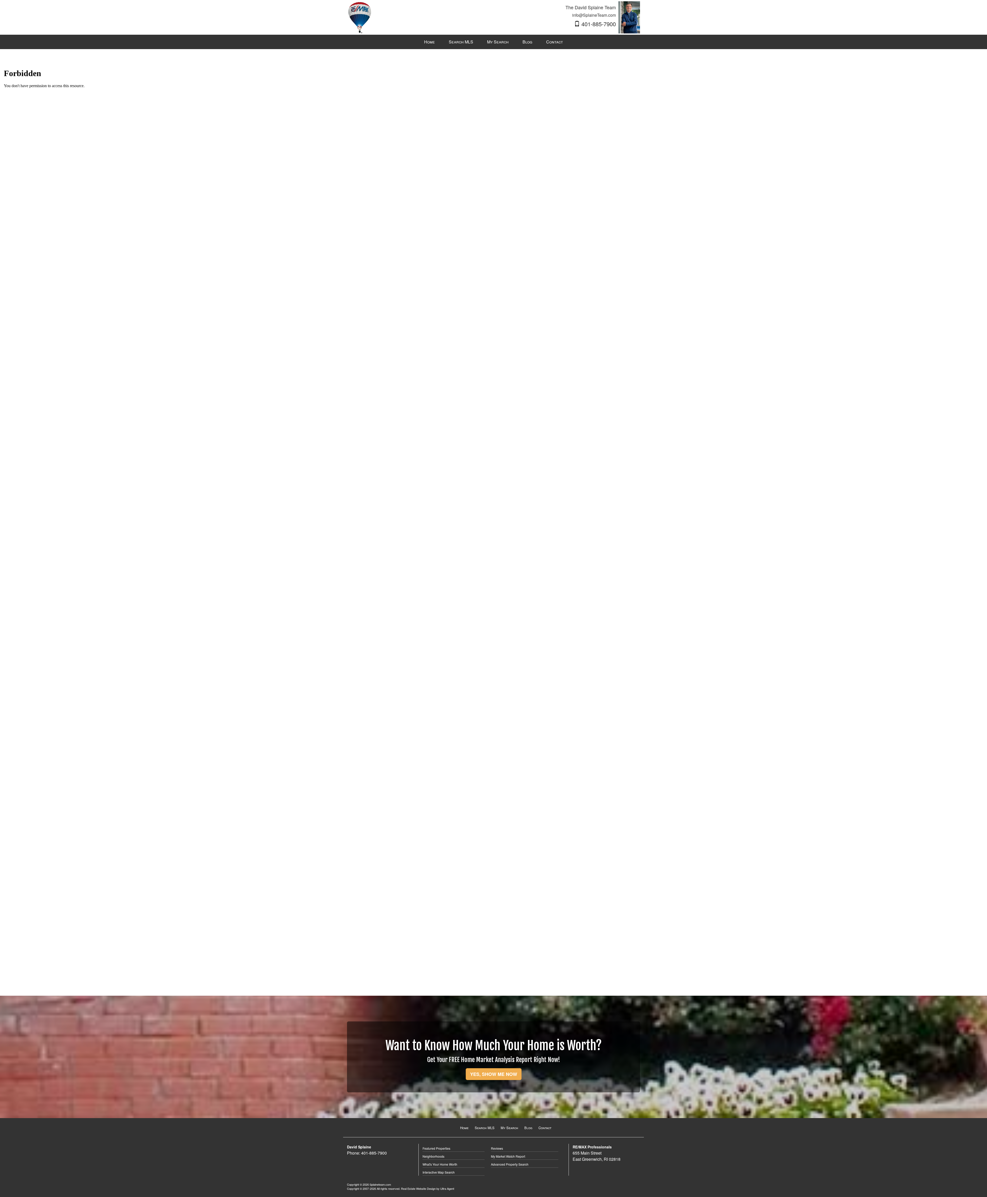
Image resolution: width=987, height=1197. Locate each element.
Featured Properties (436, 1148)
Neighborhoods (433, 1156)
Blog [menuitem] (527, 42)
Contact (544, 1127)
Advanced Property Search (509, 1164)
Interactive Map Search (439, 1172)
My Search (509, 1127)
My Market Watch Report (508, 1156)
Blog (528, 1127)
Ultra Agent (447, 1188)
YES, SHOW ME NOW (493, 1074)
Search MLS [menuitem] (461, 42)
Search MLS (485, 1127)
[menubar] (493, 42)
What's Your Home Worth (440, 1164)
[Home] (359, 17)
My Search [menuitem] (498, 42)
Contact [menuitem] (554, 42)
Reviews (497, 1148)
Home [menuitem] (429, 42)
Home (464, 1127)
